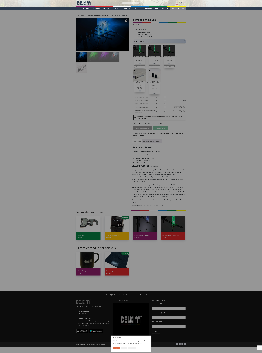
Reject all (124, 348)
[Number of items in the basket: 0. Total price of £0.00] (183, 8)
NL (179, 4)
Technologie (96, 8)
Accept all (116, 348)
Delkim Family (127, 8)
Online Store (175, 8)
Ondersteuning (115, 8)
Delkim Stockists (147, 8)
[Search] (142, 3)
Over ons (137, 8)
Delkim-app (106, 8)
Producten (86, 8)
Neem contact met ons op (161, 8)
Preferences (132, 348)
